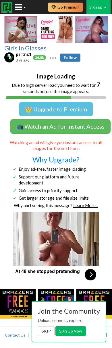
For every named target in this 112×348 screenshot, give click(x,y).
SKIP (46, 331)
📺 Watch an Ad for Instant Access (60, 126)
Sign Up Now (70, 331)
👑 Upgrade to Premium (56, 109)
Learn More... (85, 205)
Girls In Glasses (25, 48)
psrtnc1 (24, 54)
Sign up (96, 7)
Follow (70, 57)
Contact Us (15, 335)
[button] (53, 57)
